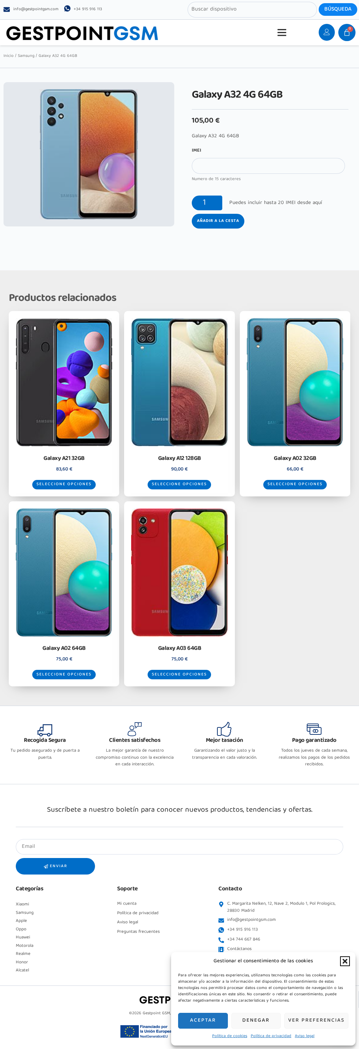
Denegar (256, 1020)
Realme (23, 954)
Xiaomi (22, 904)
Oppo (21, 929)
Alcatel (22, 970)
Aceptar (203, 1020)
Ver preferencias (316, 1020)
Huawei (23, 937)
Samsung (26, 56)
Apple (21, 921)
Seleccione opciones (64, 484)
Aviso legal (304, 1036)
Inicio (9, 56)
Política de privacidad (271, 1036)
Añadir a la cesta (218, 221)
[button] (344, 961)
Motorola (24, 946)
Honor (22, 962)
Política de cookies (229, 1036)
